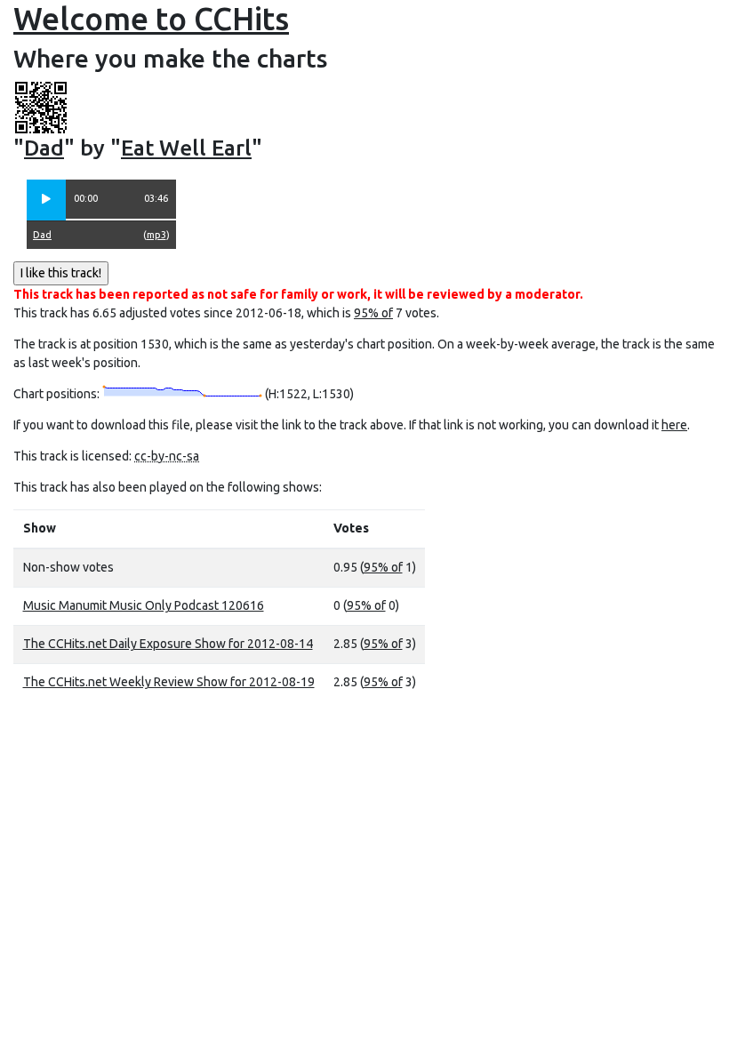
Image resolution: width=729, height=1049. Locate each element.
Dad (44, 147)
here (674, 425)
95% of (373, 313)
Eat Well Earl (186, 147)
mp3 (156, 234)
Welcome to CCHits (151, 18)
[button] (46, 200)
